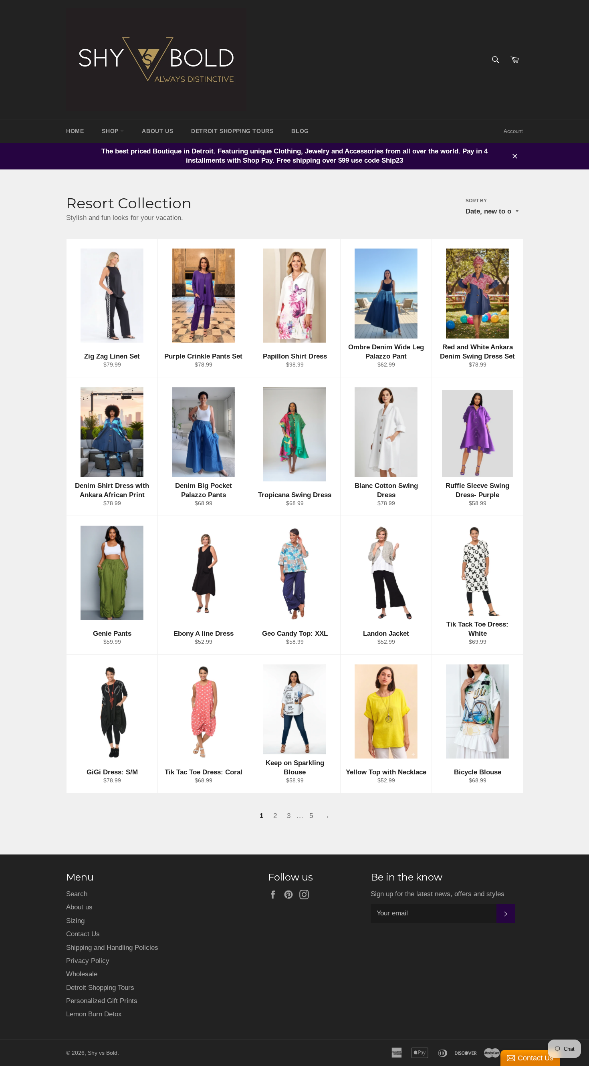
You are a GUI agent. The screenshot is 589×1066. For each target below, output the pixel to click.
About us (79, 907)
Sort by (476, 201)
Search (76, 894)
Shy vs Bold (102, 1053)
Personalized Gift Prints (101, 1001)
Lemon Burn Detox (94, 1014)
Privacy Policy (87, 961)
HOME (75, 131)
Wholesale (81, 974)
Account (513, 131)
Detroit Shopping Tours (100, 987)
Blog (300, 131)
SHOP (111, 131)
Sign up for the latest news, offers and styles (437, 894)
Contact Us (83, 934)
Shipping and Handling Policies (112, 947)
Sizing (75, 921)
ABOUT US (157, 131)
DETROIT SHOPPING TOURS (232, 131)
